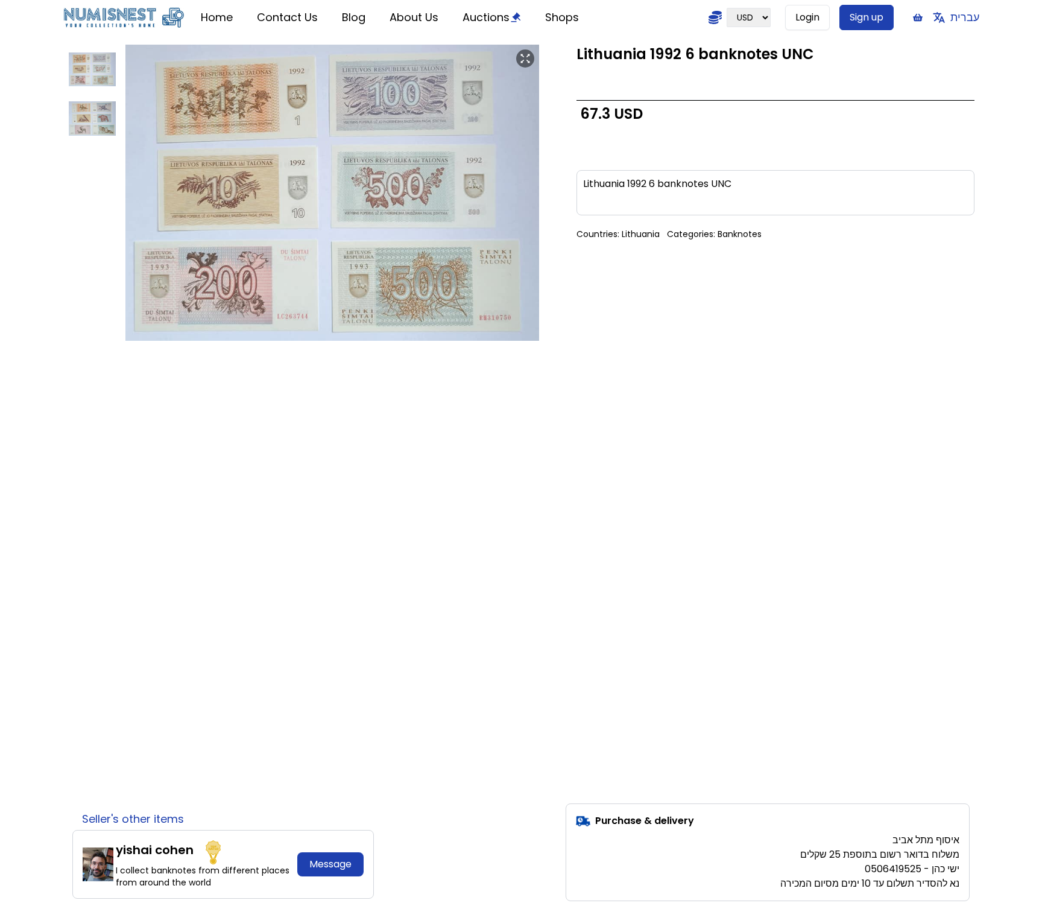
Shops (562, 17)
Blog (353, 17)
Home (217, 17)
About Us (414, 17)
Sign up (866, 17)
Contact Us (287, 17)
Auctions (486, 17)
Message (330, 864)
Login (807, 17)
